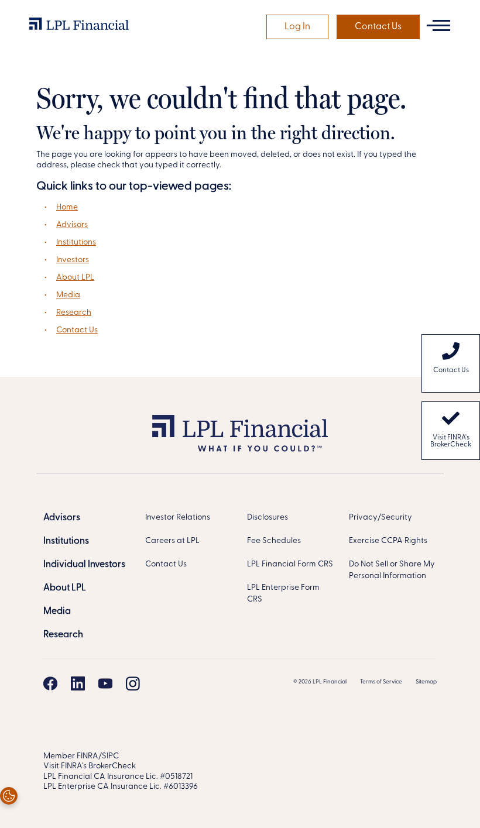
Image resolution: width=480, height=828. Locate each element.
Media (68, 295)
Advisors (72, 225)
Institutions (76, 242)
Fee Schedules (274, 541)
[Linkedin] (78, 683)
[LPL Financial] (79, 27)
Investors (72, 260)
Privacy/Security (380, 517)
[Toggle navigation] (438, 25)
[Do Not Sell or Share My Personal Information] (9, 796)
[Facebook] (50, 683)
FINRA (87, 756)
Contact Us (378, 27)
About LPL (75, 277)
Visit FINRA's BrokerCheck (450, 441)
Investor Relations (177, 517)
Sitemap (426, 682)
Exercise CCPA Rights (388, 541)
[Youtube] (105, 683)
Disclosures (267, 517)
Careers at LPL (172, 541)
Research (73, 312)
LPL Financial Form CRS (290, 564)
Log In (297, 27)
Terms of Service (381, 682)
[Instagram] (133, 683)
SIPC (110, 756)
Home (67, 207)
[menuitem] (450, 363)
